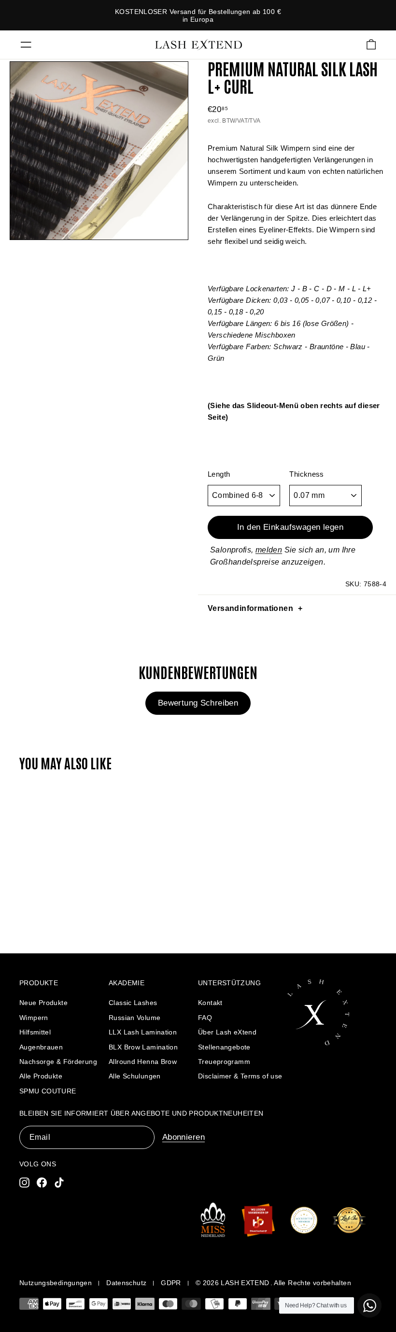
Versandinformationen (250, 608)
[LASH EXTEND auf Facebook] (42, 1182)
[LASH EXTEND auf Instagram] (24, 1182)
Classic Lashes (133, 1002)
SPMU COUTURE (47, 1091)
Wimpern (33, 1017)
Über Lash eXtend (227, 1032)
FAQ (205, 1017)
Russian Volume (134, 1017)
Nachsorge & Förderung (58, 1061)
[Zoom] (99, 151)
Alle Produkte (40, 1076)
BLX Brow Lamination (143, 1047)
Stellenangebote (224, 1047)
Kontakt (210, 1002)
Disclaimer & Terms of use (240, 1076)
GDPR (171, 1283)
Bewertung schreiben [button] (198, 703)
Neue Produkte (43, 1002)
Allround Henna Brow (143, 1061)
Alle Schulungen (135, 1076)
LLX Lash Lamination (143, 1032)
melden (268, 550)
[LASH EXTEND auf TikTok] (59, 1182)
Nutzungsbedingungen (55, 1283)
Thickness (306, 474)
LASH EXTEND (245, 1283)
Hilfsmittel (35, 1032)
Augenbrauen (41, 1047)
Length (219, 474)
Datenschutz (126, 1283)
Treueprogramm (224, 1061)
